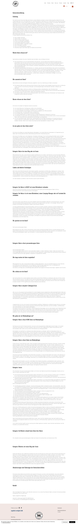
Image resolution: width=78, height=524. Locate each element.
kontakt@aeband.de (16, 519)
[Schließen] (76, 522)
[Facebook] (72, 3)
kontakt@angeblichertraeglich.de (27, 499)
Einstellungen (65, 522)
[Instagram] (71, 3)
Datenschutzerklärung (6, 522)
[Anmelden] (64, 6)
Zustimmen (72, 522)
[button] (72, 6)
